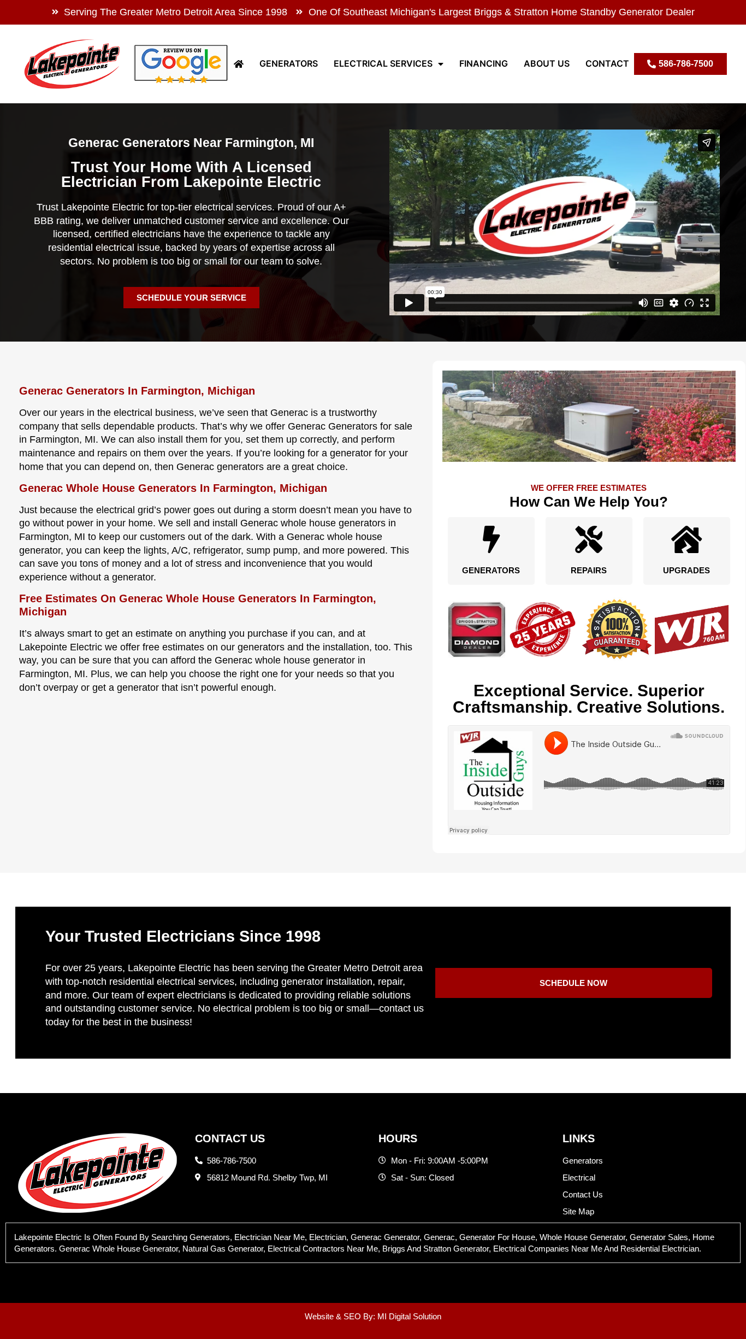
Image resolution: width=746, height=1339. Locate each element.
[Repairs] (588, 539)
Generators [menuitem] (288, 63)
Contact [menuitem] (607, 63)
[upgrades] (686, 539)
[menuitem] (239, 64)
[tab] (373, 1242)
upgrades (686, 570)
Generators (491, 570)
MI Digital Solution (409, 1316)
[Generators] (491, 539)
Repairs (589, 570)
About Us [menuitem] (547, 63)
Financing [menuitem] (483, 63)
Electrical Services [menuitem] (383, 63)
